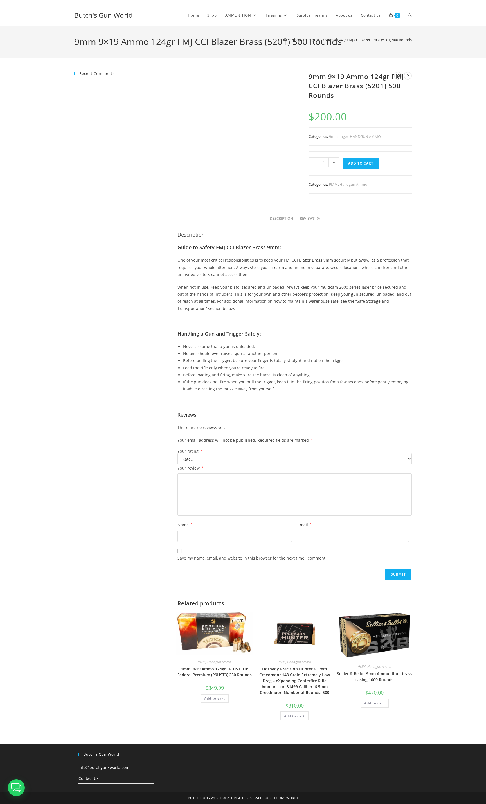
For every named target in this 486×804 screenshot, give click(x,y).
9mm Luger (338, 136)
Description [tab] (281, 218)
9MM (333, 184)
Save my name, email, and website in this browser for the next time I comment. (252, 558)
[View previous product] (398, 76)
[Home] (285, 39)
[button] (16, 787)
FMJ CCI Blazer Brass (303, 260)
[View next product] (408, 76)
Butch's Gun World (103, 15)
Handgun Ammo (353, 184)
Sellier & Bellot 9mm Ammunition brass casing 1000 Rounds (374, 676)
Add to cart (361, 163)
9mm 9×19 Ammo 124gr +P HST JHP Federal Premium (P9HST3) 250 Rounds (214, 671)
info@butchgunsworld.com (103, 767)
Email (305, 524)
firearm (277, 267)
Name (184, 524)
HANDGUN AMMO (365, 136)
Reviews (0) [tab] (310, 218)
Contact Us (88, 778)
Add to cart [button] (214, 698)
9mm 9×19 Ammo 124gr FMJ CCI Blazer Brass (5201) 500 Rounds (359, 39)
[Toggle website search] (410, 15)
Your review (190, 468)
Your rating (189, 451)
